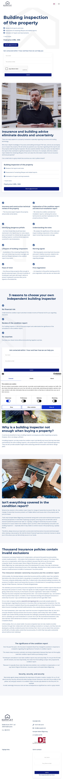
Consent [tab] (11, 378)
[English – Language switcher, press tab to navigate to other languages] (55, 4)
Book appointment (11, 45)
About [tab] (52, 378)
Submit (28, 75)
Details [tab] (31, 378)
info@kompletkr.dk (40, 728)
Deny (11, 407)
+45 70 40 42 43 (39, 725)
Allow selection (31, 407)
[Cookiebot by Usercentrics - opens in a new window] (54, 374)
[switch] (24, 401)
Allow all (51, 407)
